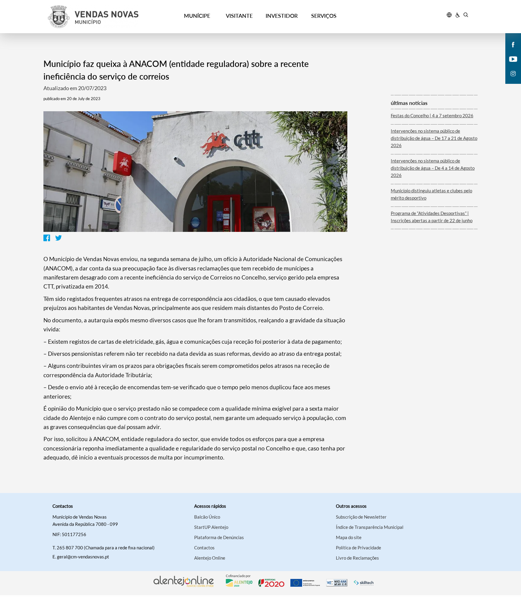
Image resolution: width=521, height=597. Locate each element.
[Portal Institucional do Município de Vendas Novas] (101, 16)
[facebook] (513, 44)
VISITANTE (239, 15)
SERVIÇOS (323, 15)
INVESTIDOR (282, 15)
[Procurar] (466, 15)
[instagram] (513, 73)
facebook (509, 50)
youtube (509, 65)
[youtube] (513, 58)
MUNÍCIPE (197, 15)
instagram (509, 79)
